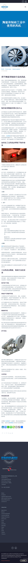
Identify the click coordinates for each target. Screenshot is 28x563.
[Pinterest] (6, 433)
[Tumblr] (8, 433)
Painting (3, 525)
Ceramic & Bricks (5, 515)
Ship (2, 529)
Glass (2, 522)
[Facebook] (23, 1)
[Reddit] (12, 433)
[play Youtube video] (14, 155)
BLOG (2, 69)
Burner (3, 512)
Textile (3, 532)
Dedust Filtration (5, 517)
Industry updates (16, 69)
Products (3, 494)
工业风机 (8, 136)
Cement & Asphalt (5, 513)
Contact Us (4, 501)
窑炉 (2, 246)
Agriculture (4, 510)
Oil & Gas (3, 523)
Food (2, 520)
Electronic (3, 518)
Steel (2, 530)
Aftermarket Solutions (6, 498)
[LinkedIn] (26, 1)
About (2, 493)
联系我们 (11, 422)
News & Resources (5, 500)
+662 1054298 (6, 487)
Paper (2, 527)
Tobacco (3, 534)
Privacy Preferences (5, 560)
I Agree (23, 560)
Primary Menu (25, 7)
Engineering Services (6, 496)
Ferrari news (8, 69)
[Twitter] (4, 433)
